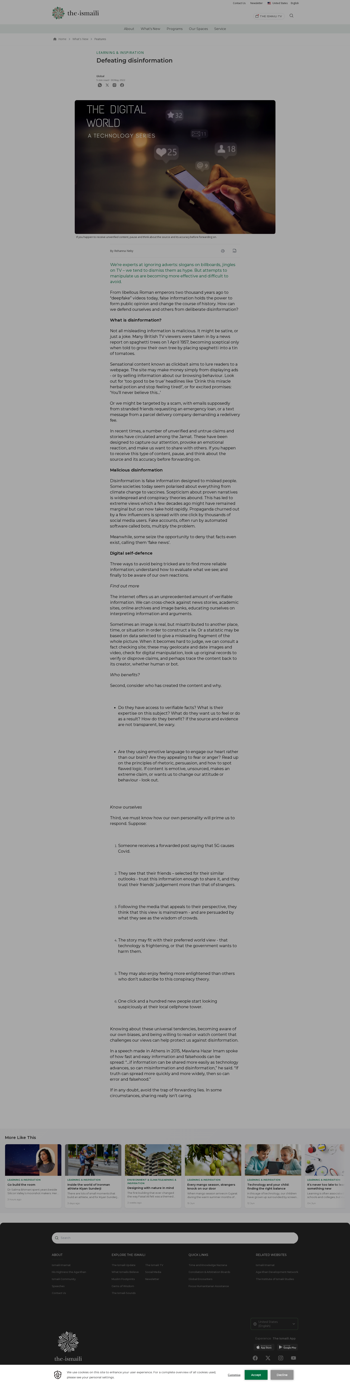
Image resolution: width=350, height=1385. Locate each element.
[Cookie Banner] (175, 1375)
